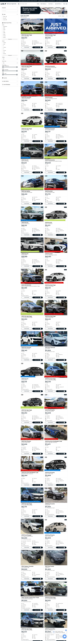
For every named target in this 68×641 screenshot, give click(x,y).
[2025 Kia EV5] (55, 182)
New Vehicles (43, 3)
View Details (26, 47)
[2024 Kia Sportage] (32, 26)
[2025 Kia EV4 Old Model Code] (55, 432)
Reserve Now (37, 47)
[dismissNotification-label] (66, 630)
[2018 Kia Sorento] (55, 495)
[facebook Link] (65, 1)
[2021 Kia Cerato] (55, 557)
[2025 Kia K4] (32, 151)
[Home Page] (3, 3)
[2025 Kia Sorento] (55, 57)
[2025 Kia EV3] (55, 88)
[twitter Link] (66, 1)
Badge (3, 57)
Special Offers (58, 3)
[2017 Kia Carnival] (55, 338)
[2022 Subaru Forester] (32, 557)
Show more (10, 39)
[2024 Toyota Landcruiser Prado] (32, 589)
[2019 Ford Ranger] (32, 526)
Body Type (4, 61)
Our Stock (50, 3)
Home (38, 3)
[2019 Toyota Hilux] (55, 620)
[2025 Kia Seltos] (32, 182)
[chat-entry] (65, 636)
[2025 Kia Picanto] (55, 401)
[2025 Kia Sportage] (32, 57)
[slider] (3, 67)
